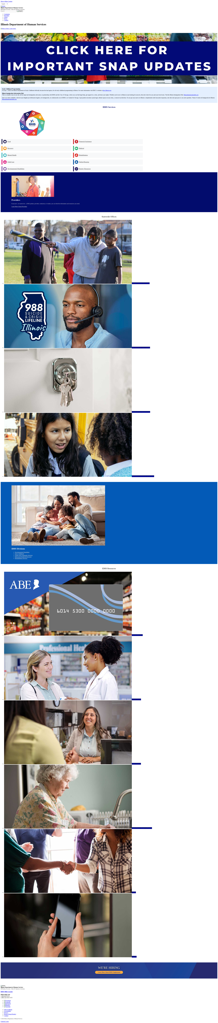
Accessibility (7, 1011)
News (5, 18)
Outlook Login (5, 1021)
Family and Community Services (24, 555)
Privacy (6, 1012)
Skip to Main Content (6, 1)
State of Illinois (8, 1009)
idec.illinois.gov (107, 90)
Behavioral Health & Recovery (23, 557)
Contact (6, 20)
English (3, 4)
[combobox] (5, 4)
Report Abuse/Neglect (10, 1014)
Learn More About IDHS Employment (109, 972)
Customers (7, 14)
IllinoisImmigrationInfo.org (191, 95)
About (5, 17)
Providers (6, 15)
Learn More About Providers (19, 206)
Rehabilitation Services (21, 558)
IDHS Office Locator (7, 991)
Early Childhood (19, 554)
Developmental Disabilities (22, 552)
